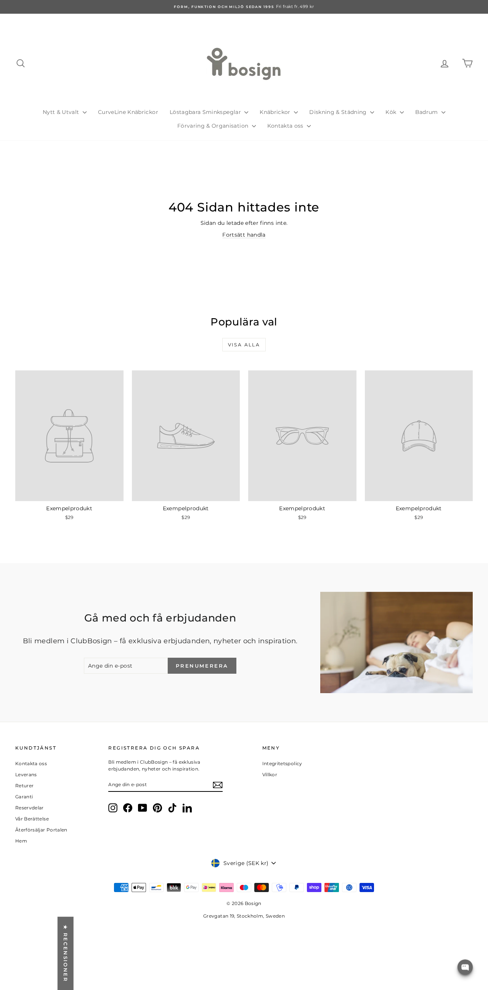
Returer (24, 785)
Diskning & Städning (338, 112)
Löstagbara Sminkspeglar (206, 112)
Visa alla (244, 345)
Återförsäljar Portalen (41, 830)
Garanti (24, 796)
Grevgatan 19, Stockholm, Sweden (244, 916)
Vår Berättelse (32, 819)
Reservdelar (29, 808)
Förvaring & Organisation (213, 125)
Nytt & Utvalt (62, 112)
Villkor (269, 774)
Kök (391, 112)
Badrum (427, 112)
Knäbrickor (276, 112)
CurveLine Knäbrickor (128, 112)
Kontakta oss (286, 125)
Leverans (26, 774)
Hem (21, 841)
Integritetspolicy (282, 763)
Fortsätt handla (243, 234)
